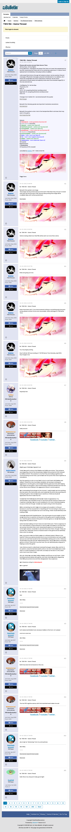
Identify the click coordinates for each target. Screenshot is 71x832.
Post (12, 83)
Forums (6, 14)
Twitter (52, 440)
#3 (65, 229)
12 (57, 803)
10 (47, 803)
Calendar (15, 17)
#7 (65, 385)
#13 (65, 697)
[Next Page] (56, 53)
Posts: (7, 76)
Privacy (42, 814)
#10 (65, 588)
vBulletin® (35, 822)
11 (52, 803)
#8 (65, 422)
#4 (65, 266)
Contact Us (35, 814)
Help (27, 814)
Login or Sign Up (63, 1)
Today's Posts (24, 17)
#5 (65, 303)
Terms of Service (52, 814)
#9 (65, 460)
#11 (65, 623)
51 (21, 807)
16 (16, 807)
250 (32, 807)
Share (11, 80)
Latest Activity (10, 42)
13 (63, 803)
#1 (65, 60)
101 (27, 807)
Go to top (63, 814)
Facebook (34, 440)
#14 (65, 735)
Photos (8, 47)
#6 (65, 343)
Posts (7, 38)
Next (39, 807)
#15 (65, 770)
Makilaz (29, 151)
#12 (65, 658)
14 (5, 807)
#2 (65, 183)
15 (10, 807)
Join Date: (8, 75)
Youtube (43, 440)
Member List (7, 17)
